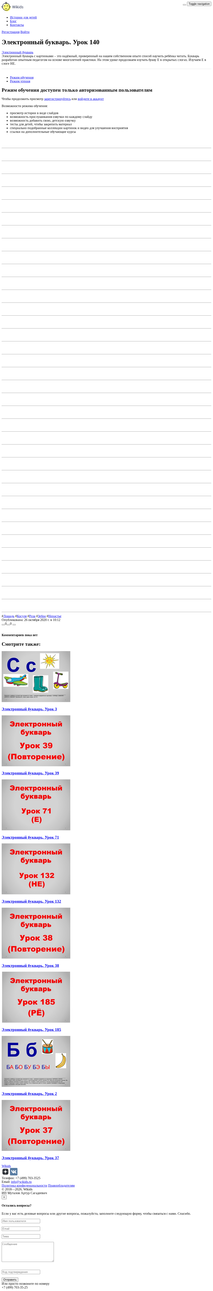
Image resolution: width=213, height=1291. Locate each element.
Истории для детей (23, 17)
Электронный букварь (17, 52)
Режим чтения (20, 81)
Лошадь (8, 616)
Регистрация (11, 32)
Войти (25, 32)
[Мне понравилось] (3, 624)
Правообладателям (61, 1185)
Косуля (22, 616)
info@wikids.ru (21, 1182)
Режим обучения (21, 77)
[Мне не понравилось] (8, 624)
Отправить (10, 1279)
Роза (32, 616)
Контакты (17, 25)
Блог (13, 21)
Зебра (42, 616)
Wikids (6, 1166)
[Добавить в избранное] (14, 624)
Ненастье (54, 616)
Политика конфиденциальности (24, 1185)
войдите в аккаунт (91, 99)
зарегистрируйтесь (57, 99)
